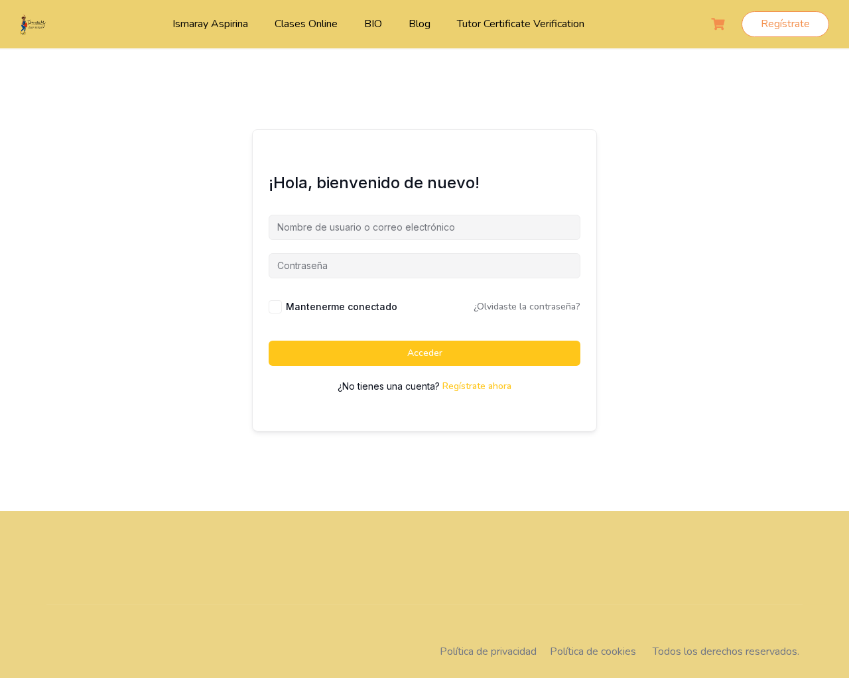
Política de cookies (593, 651)
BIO (373, 24)
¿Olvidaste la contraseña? (527, 306)
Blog (419, 24)
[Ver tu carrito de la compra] (719, 24)
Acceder (424, 353)
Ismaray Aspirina (210, 24)
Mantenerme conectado (341, 306)
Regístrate (785, 24)
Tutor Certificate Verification (520, 24)
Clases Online (306, 24)
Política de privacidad (488, 651)
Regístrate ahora (476, 386)
